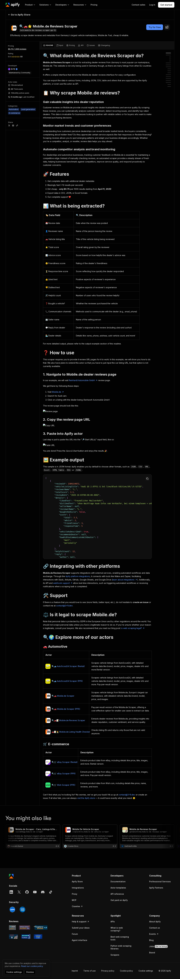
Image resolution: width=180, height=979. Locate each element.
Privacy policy (107, 971)
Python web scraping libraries (121, 947)
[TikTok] (50, 892)
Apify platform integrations (78, 576)
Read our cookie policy (32, 966)
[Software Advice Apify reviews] (24, 927)
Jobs (158, 946)
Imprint (75, 971)
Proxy (74, 894)
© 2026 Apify (165, 971)
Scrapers (115, 955)
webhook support (61, 583)
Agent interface (79, 940)
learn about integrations (123, 579)
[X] (19, 892)
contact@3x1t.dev (64, 605)
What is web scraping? (117, 929)
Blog (151, 940)
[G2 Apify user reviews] (13, 936)
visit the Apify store (86, 798)
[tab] (48, 45)
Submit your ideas (81, 928)
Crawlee (76, 906)
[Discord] (42, 892)
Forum (75, 934)
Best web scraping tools (120, 938)
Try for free (154, 27)
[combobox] (167, 27)
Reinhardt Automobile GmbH (82, 380)
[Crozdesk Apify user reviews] (38, 936)
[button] (83, 875)
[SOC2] (22, 909)
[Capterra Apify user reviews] (40, 927)
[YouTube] (35, 892)
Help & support (79, 921)
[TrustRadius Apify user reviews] (25, 936)
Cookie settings (146, 971)
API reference (117, 894)
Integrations (78, 888)
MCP (74, 900)
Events (152, 934)
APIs (113, 921)
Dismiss (30, 972)
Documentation (118, 881)
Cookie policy (126, 971)
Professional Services (160, 881)
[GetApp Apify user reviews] (12, 927)
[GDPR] (12, 909)
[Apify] (13, 5)
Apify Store (77, 881)
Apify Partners (156, 888)
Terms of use (89, 971)
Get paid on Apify (119, 900)
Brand (152, 952)
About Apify (155, 921)
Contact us (154, 928)
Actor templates (118, 888)
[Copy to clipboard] (147, 479)
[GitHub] (27, 892)
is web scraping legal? (131, 628)
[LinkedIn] (11, 892)
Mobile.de (56, 392)
